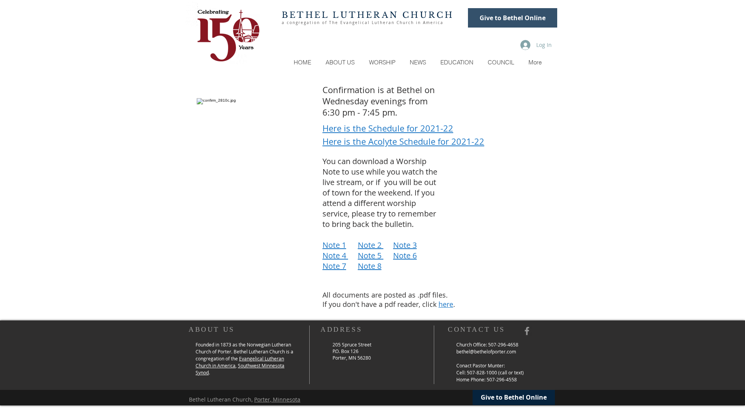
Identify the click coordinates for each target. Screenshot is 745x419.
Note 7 (334, 266)
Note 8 (369, 266)
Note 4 (335, 255)
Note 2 (370, 245)
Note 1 (334, 245)
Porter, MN (345, 358)
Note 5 (370, 255)
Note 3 (405, 245)
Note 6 (405, 255)
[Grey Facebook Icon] (527, 331)
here (445, 304)
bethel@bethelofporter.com (486, 351)
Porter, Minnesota (277, 399)
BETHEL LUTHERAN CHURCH (368, 15)
